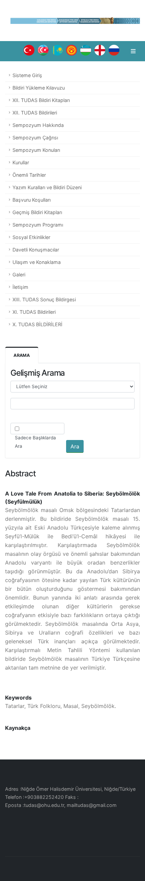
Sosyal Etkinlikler (31, 237)
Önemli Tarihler (29, 175)
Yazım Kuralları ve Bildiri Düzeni (47, 187)
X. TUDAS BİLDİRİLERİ (37, 324)
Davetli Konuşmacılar (35, 249)
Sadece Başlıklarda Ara (35, 442)
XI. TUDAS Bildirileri (34, 312)
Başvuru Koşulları (31, 200)
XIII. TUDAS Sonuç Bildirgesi (44, 299)
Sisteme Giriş (27, 75)
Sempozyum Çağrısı (35, 137)
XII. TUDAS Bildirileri (34, 112)
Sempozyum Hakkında (38, 125)
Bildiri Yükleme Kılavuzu (38, 88)
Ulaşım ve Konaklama (36, 262)
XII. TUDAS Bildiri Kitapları (41, 100)
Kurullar (20, 162)
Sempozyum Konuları (36, 150)
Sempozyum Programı (37, 225)
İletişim (20, 287)
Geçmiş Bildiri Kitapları (37, 212)
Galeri (18, 274)
